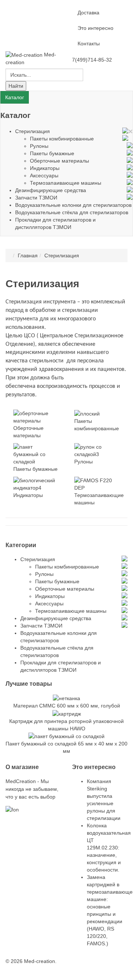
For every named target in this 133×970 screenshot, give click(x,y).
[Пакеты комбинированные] (87, 413)
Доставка (88, 12)
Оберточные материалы (59, 161)
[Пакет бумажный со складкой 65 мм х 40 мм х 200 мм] (66, 736)
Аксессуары (44, 175)
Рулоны (39, 146)
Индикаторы (44, 168)
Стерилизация (32, 131)
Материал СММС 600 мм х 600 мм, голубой (66, 706)
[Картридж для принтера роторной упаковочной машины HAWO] (66, 713)
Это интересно (95, 28)
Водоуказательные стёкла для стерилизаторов (71, 212)
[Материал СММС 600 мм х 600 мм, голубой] (66, 698)
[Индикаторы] (36, 484)
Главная (28, 255)
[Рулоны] (97, 450)
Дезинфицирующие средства (50, 190)
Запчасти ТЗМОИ (36, 198)
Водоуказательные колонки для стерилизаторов (73, 205)
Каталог (14, 97)
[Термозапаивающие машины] (97, 484)
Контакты (89, 43)
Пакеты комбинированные (62, 139)
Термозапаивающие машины (65, 183)
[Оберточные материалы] (36, 417)
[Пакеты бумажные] (36, 454)
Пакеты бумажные (52, 153)
